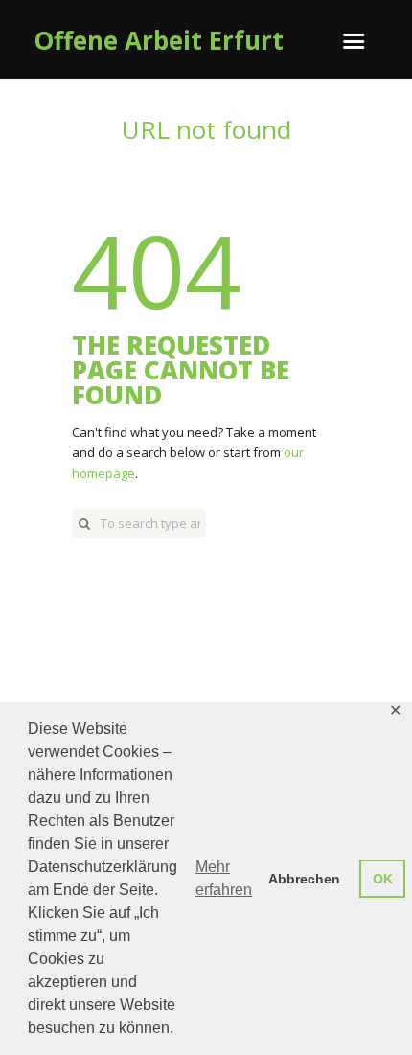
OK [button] (383, 878)
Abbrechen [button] (304, 878)
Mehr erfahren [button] (223, 878)
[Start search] (84, 523)
